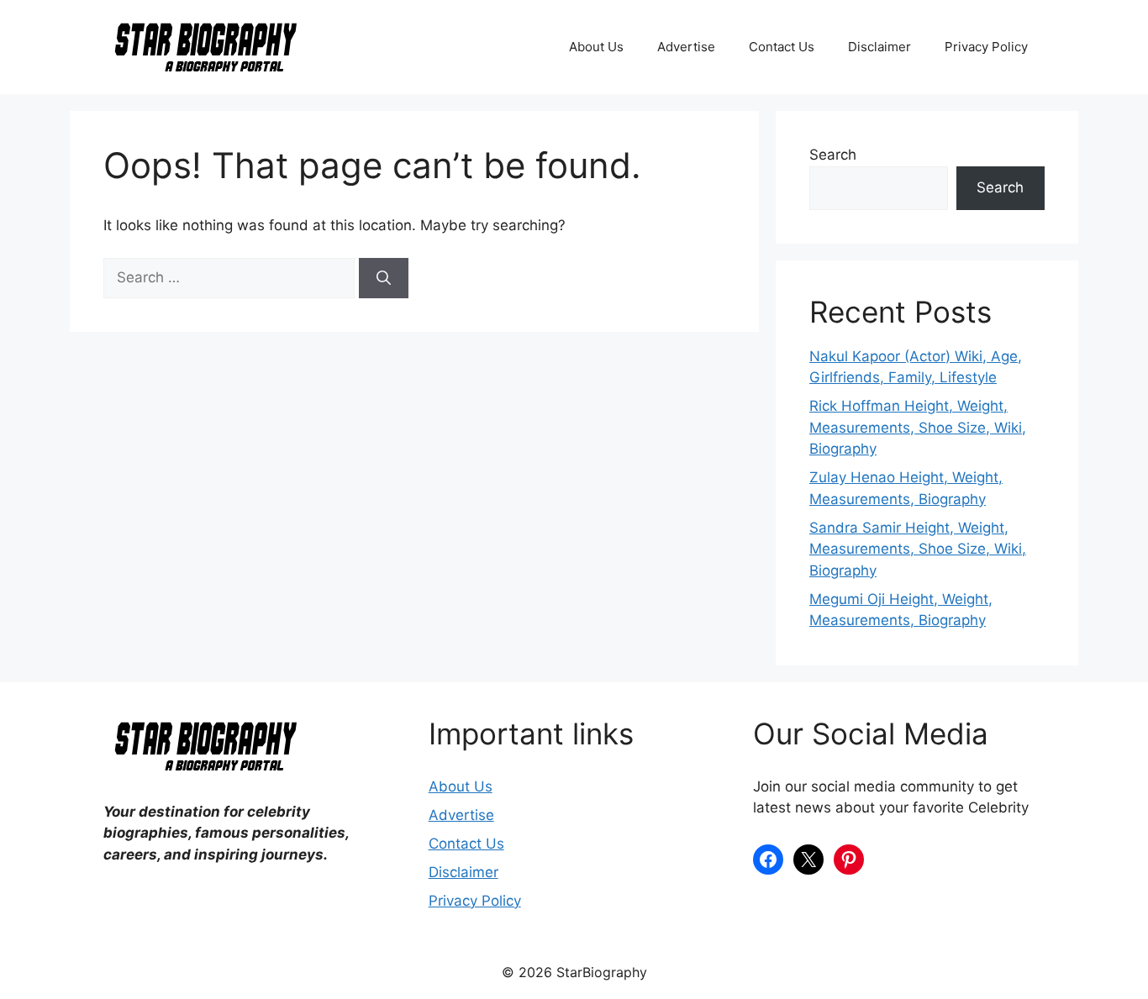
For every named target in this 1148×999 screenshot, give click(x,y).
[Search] (383, 278)
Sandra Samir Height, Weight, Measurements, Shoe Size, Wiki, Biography (917, 549)
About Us (596, 47)
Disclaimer (879, 47)
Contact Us (781, 47)
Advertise (686, 47)
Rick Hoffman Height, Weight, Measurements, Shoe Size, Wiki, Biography (917, 427)
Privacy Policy (986, 47)
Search (832, 154)
